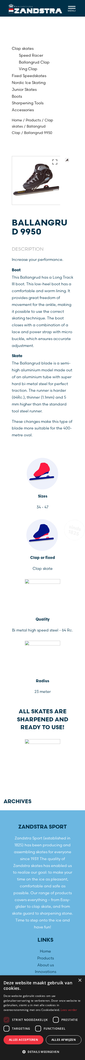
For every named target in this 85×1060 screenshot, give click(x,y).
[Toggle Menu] (72, 8)
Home (17, 120)
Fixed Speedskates (29, 75)
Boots (17, 96)
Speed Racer (31, 55)
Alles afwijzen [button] (63, 1040)
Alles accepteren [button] (23, 1040)
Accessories (23, 109)
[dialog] (42, 1017)
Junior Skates (24, 89)
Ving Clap (28, 68)
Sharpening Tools (27, 103)
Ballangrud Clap (34, 62)
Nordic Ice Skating (29, 82)
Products (33, 120)
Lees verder (69, 1010)
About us (45, 965)
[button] (42, 1052)
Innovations (45, 971)
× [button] (79, 980)
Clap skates (23, 48)
